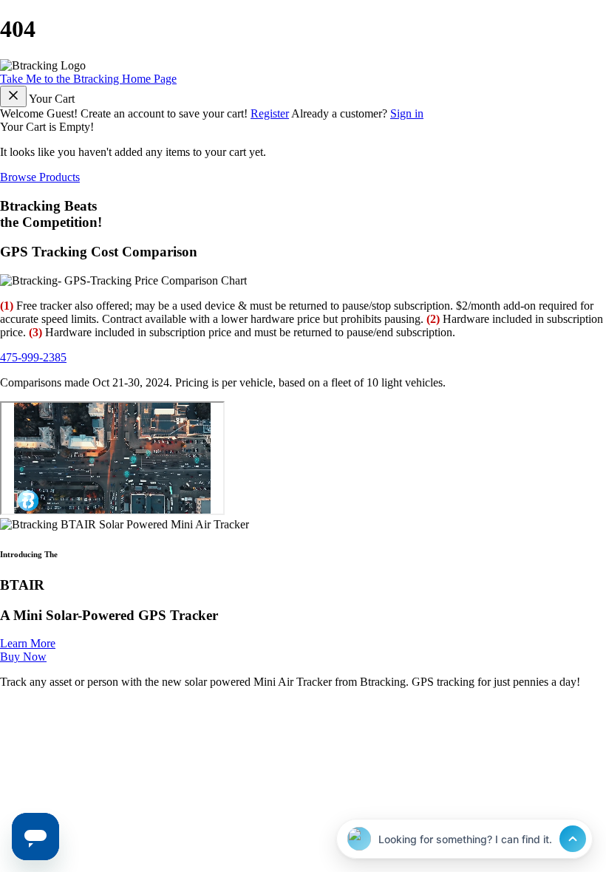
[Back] (13, 96)
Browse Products (40, 177)
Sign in (406, 113)
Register (270, 113)
